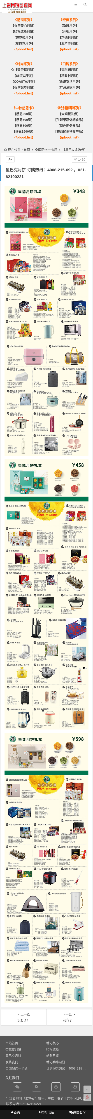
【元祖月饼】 (69, 31)
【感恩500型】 (23, 120)
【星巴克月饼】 (24, 43)
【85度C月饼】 (24, 75)
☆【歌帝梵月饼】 (23, 69)
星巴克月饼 (13, 1056)
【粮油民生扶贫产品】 (69, 131)
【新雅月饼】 (69, 25)
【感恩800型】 (23, 125)
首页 (27, 150)
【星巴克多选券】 (74, 150)
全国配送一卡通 (46, 150)
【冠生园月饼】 (69, 69)
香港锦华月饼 (55, 1062)
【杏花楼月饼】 (24, 37)
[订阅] (36, 1086)
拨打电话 (47, 1112)
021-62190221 (31, 1104)
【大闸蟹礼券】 (69, 114)
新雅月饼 (52, 1056)
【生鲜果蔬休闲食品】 (69, 120)
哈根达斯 (52, 1049)
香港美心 (52, 1043)
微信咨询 (79, 1112)
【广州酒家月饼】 (69, 87)
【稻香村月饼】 (69, 75)
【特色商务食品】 (69, 125)
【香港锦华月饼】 (23, 87)
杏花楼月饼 (13, 1049)
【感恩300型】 (23, 114)
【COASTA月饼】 (24, 81)
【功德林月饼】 (69, 37)
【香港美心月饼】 (23, 25)
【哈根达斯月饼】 (23, 31)
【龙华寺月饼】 (69, 43)
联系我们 (11, 1062)
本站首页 (11, 1043)
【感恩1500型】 (23, 131)
